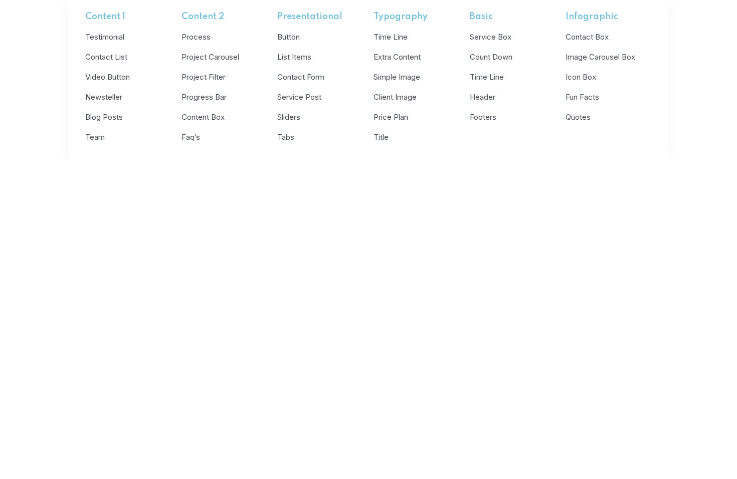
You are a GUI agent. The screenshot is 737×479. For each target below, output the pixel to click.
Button (288, 37)
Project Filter (203, 77)
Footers (483, 117)
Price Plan (391, 117)
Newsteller (103, 97)
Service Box (490, 37)
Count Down (491, 57)
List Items (294, 57)
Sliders (288, 117)
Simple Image (397, 77)
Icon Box (581, 77)
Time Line (391, 37)
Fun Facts (582, 97)
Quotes (578, 117)
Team (95, 137)
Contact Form (300, 77)
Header (482, 97)
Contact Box (587, 37)
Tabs (285, 137)
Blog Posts (104, 117)
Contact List (106, 57)
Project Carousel (210, 57)
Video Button (107, 77)
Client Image (395, 97)
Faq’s (190, 137)
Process (196, 37)
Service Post (299, 97)
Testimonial (104, 37)
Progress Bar (204, 97)
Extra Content (397, 57)
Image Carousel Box (600, 57)
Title (381, 137)
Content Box (203, 117)
